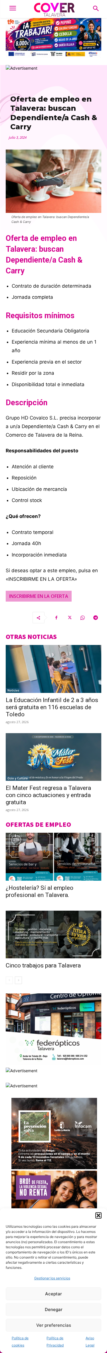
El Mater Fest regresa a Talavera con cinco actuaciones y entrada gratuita (48, 795)
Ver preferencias (53, 1325)
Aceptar (53, 1293)
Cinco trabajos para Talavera (43, 965)
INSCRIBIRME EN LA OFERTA (38, 596)
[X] (69, 617)
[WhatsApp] (82, 617)
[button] (98, 1215)
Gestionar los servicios (52, 1278)
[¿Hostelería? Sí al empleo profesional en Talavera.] (53, 857)
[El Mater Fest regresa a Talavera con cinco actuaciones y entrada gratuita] (53, 757)
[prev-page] (9, 980)
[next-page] (18, 980)
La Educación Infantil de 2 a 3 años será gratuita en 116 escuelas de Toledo (52, 707)
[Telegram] (95, 617)
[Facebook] (56, 617)
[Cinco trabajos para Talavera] (53, 935)
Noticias (13, 690)
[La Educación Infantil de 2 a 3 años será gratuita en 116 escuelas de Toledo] (53, 669)
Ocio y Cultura (17, 778)
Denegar (53, 1309)
